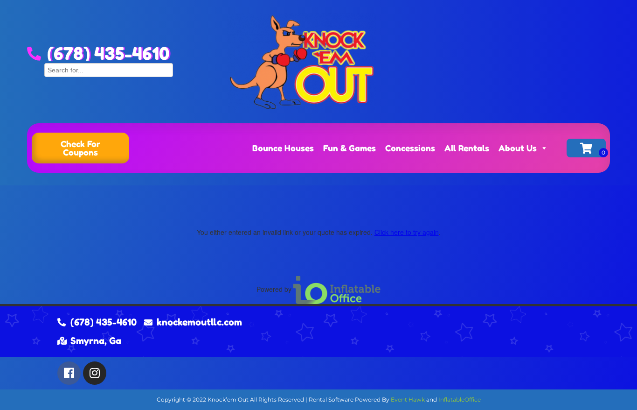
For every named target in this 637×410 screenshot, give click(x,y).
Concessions (410, 148)
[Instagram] (94, 373)
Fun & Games (349, 148)
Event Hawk (408, 399)
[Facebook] (69, 373)
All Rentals (466, 148)
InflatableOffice (459, 399)
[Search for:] (108, 68)
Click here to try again (406, 232)
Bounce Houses (283, 148)
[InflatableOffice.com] (337, 289)
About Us (518, 148)
